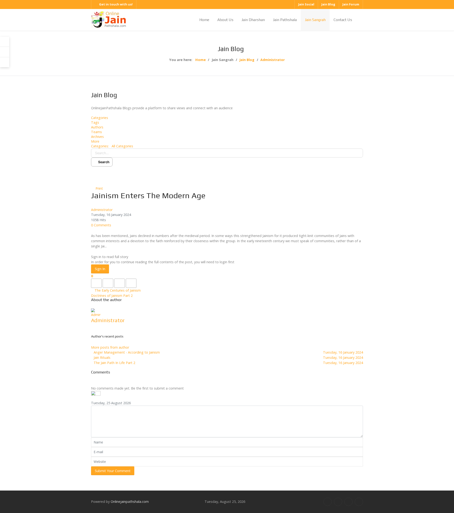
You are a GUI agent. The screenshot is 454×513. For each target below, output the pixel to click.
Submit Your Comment (113, 471)
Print (99, 188)
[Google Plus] (348, 502)
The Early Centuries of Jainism (118, 290)
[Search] (4, 52)
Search (103, 162)
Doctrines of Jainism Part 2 (112, 295)
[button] (227, 141)
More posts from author (110, 347)
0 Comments (101, 225)
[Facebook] (327, 502)
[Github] (359, 502)
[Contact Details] (4, 62)
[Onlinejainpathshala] (109, 19)
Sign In (100, 269)
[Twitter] (338, 502)
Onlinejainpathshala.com (130, 501)
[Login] (4, 42)
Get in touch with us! (116, 4)
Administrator (102, 209)
